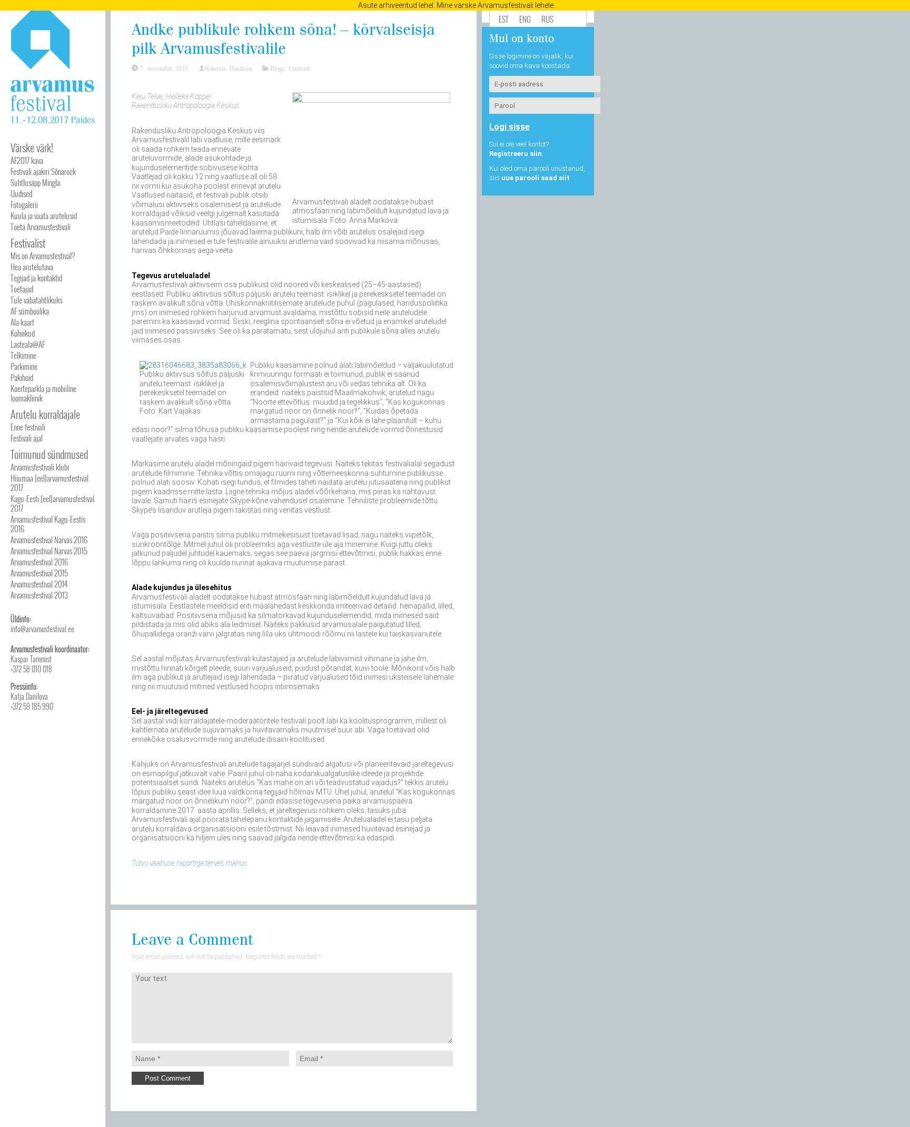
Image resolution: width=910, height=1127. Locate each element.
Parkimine (24, 366)
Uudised (21, 193)
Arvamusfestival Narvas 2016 (49, 539)
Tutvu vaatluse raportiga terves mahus (189, 863)
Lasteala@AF (28, 344)
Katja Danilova (29, 696)
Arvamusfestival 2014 (39, 584)
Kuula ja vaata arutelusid (44, 215)
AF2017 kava (27, 160)
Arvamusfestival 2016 (39, 561)
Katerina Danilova (228, 68)
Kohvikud (23, 333)
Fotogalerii (24, 204)
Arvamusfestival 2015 (39, 573)
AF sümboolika (30, 311)
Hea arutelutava (32, 266)
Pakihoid (22, 377)
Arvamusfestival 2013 (39, 595)
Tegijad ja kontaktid (36, 277)
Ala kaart (22, 322)
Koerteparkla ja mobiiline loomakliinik (43, 393)
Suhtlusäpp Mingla (35, 182)
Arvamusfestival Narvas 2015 (49, 550)
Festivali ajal (27, 438)
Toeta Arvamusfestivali (41, 226)
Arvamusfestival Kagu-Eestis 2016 (48, 523)
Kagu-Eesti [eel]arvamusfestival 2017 (52, 503)
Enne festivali (28, 427)
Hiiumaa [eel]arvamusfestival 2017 (49, 482)
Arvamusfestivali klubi (40, 467)
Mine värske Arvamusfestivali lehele (495, 5)
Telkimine (23, 355)
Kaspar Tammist (31, 658)
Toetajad (22, 289)
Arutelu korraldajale (45, 414)
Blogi (277, 68)
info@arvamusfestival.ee (42, 628)
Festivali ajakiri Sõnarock (43, 171)
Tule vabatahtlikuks (36, 300)
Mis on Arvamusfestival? (43, 255)
